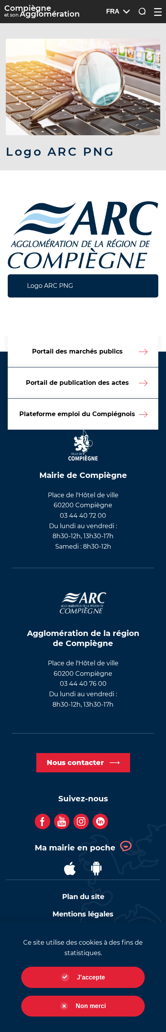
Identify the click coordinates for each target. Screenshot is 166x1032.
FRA (112, 11)
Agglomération (42, 11)
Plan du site (83, 897)
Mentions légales (83, 914)
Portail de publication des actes (77, 382)
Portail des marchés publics (77, 351)
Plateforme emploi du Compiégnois (77, 414)
